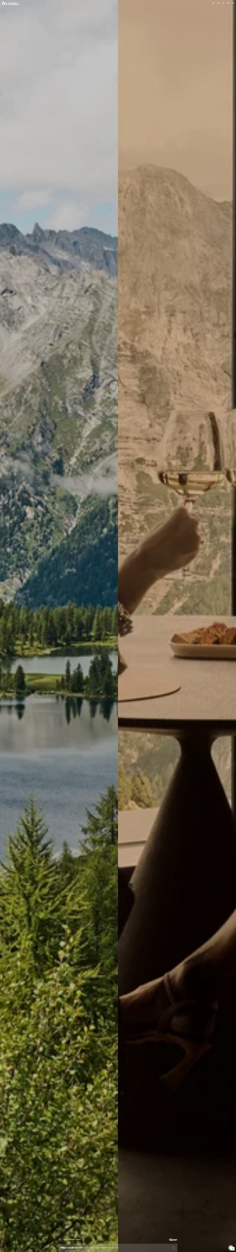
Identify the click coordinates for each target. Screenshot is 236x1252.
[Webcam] (228, 3)
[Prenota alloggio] (218, 3)
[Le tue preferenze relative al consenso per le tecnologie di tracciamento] (233, 1249)
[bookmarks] (223, 3)
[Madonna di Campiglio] (10, 3)
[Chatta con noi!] (231, 1248)
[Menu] (233, 3)
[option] (59, 626)
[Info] (213, 3)
